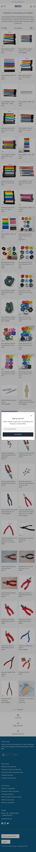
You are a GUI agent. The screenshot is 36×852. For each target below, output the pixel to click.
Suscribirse (18, 434)
